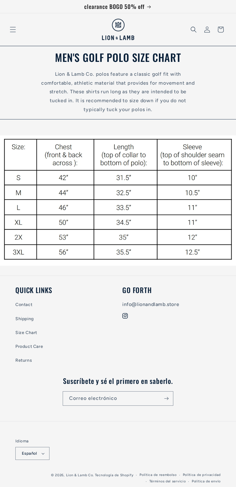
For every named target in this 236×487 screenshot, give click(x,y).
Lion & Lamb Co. (80, 475)
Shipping (24, 318)
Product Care (29, 346)
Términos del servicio (167, 481)
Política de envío (206, 481)
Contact (23, 304)
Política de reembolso (158, 475)
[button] (13, 29)
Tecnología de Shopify (114, 475)
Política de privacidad (202, 475)
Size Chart (26, 332)
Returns (23, 360)
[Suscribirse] (166, 398)
